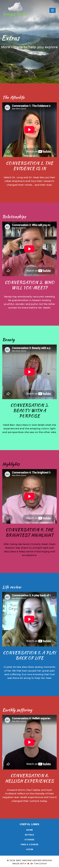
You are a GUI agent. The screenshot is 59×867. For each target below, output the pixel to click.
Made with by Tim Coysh (29, 863)
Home (29, 830)
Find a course (29, 844)
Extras (29, 834)
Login (29, 849)
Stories (29, 839)
